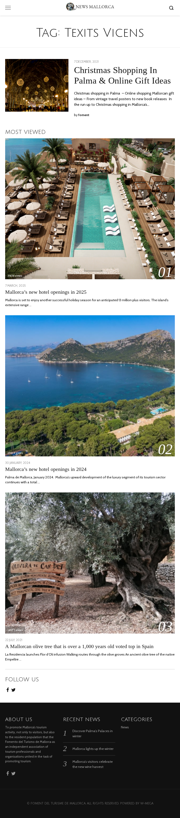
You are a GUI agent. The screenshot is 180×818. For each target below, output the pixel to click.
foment (83, 115)
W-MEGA (146, 803)
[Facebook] (7, 688)
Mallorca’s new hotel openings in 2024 (45, 469)
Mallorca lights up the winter (92, 749)
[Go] (172, 8)
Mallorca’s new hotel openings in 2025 (45, 292)
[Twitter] (13, 688)
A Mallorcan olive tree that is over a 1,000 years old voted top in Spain (79, 646)
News (125, 727)
